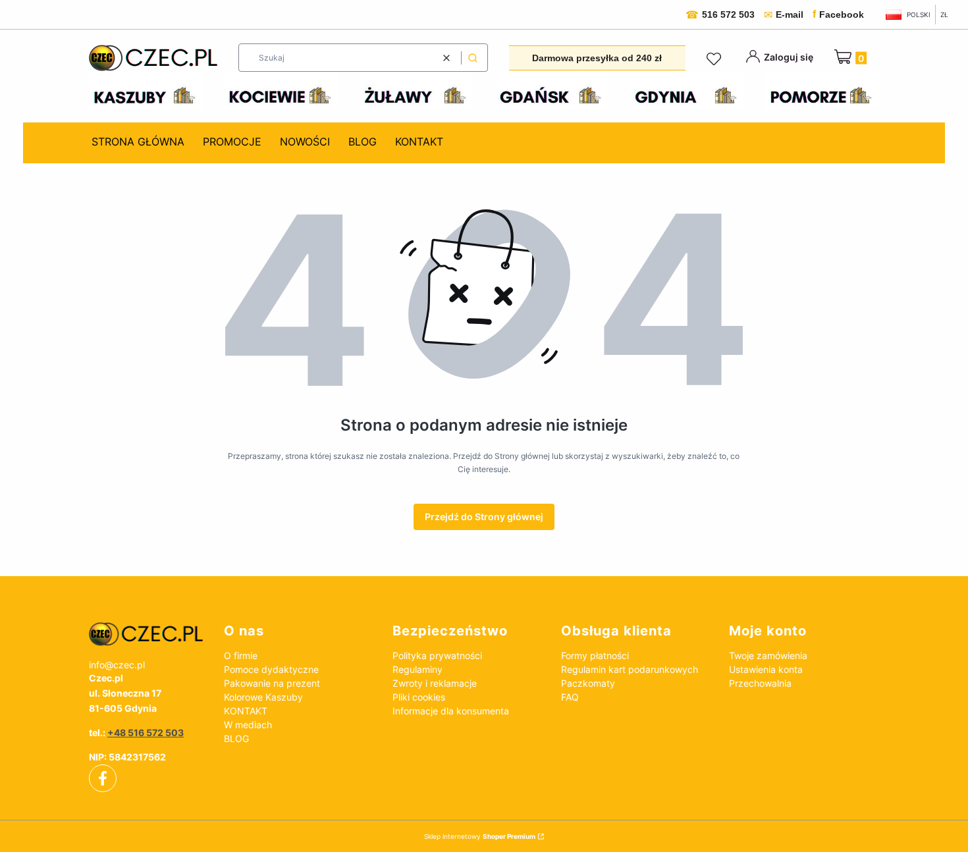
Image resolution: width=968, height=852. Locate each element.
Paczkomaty (588, 683)
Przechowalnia (760, 683)
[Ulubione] (716, 59)
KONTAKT (245, 710)
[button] (473, 57)
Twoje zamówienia (768, 655)
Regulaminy (417, 669)
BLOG (236, 738)
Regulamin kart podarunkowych (629, 669)
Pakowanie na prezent (272, 683)
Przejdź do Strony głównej (484, 516)
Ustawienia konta (766, 669)
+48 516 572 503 (145, 732)
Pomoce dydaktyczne (271, 669)
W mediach (248, 724)
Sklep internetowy (479, 836)
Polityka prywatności (437, 655)
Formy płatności (595, 655)
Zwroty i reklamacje (434, 683)
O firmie (240, 655)
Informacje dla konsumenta (450, 710)
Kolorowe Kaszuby (263, 697)
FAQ (570, 697)
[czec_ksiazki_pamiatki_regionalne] (146, 634)
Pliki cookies (418, 697)
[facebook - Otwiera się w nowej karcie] (103, 778)
